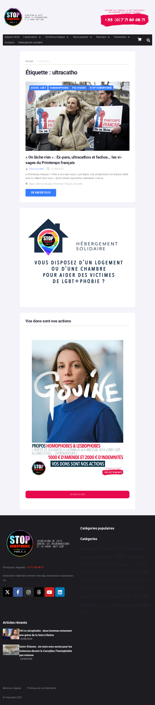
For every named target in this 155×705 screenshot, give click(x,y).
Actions (87, 548)
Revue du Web (36, 169)
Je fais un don (77, 494)
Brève (147, 557)
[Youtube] (49, 592)
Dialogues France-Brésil (131, 564)
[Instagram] (28, 592)
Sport (114, 596)
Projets (130, 588)
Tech (99, 605)
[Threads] (39, 592)
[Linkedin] (60, 592)
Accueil (29, 61)
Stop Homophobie (101, 87)
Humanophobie (59, 87)
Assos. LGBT (38, 87)
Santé (85, 596)
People (94, 587)
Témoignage (124, 605)
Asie (94, 557)
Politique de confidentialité (41, 688)
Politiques (79, 87)
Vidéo (144, 605)
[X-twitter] (7, 592)
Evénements (97, 572)
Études (85, 612)
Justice (135, 579)
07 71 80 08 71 (36, 567)
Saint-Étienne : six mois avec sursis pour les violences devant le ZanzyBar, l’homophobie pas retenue (45, 651)
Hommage (86, 580)
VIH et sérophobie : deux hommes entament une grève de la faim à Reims (45, 632)
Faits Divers (119, 571)
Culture (113, 564)
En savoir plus (40, 192)
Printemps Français (62, 184)
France (140, 572)
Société (100, 596)
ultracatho (78, 184)
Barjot (32, 184)
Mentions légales (12, 688)
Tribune (107, 606)
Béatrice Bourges (44, 184)
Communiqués (93, 564)
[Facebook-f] (18, 592)
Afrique (85, 557)
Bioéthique (136, 557)
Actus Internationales (119, 548)
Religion (141, 588)
